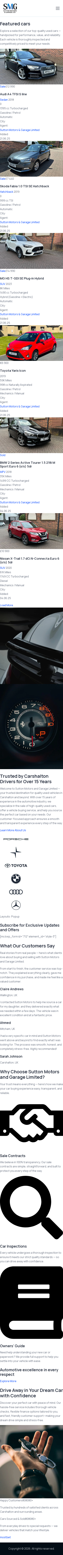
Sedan (4, 100)
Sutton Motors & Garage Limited (19, 130)
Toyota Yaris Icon (13, 370)
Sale (2, 86)
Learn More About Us (13, 830)
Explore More (8, 1381)
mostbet (5, 1537)
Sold (2, 455)
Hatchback (6, 192)
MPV (3, 472)
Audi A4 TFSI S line (13, 94)
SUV (2, 284)
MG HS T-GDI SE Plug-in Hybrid (22, 278)
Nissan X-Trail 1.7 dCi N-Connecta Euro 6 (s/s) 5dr (29, 560)
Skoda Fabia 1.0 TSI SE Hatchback (24, 186)
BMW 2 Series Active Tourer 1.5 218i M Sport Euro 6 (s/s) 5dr (27, 464)
